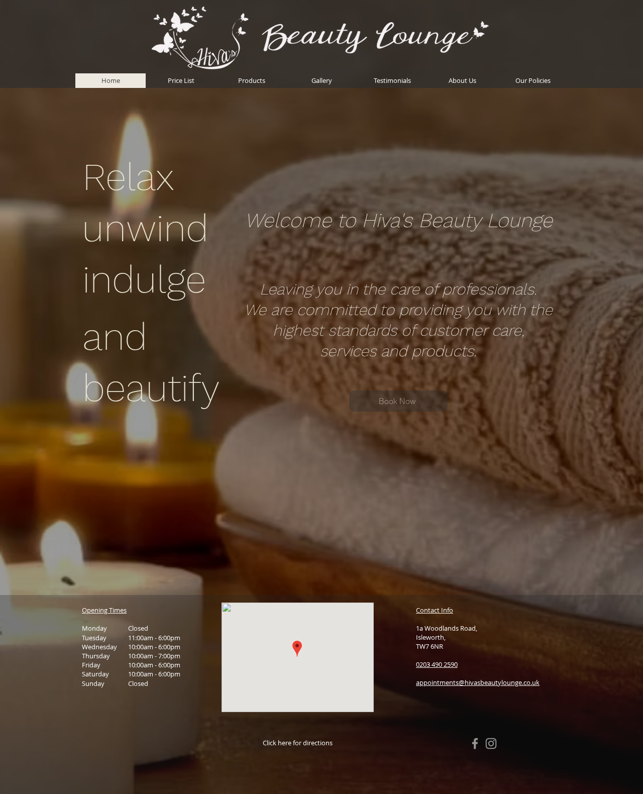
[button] (532, 80)
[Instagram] (491, 743)
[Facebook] (475, 743)
